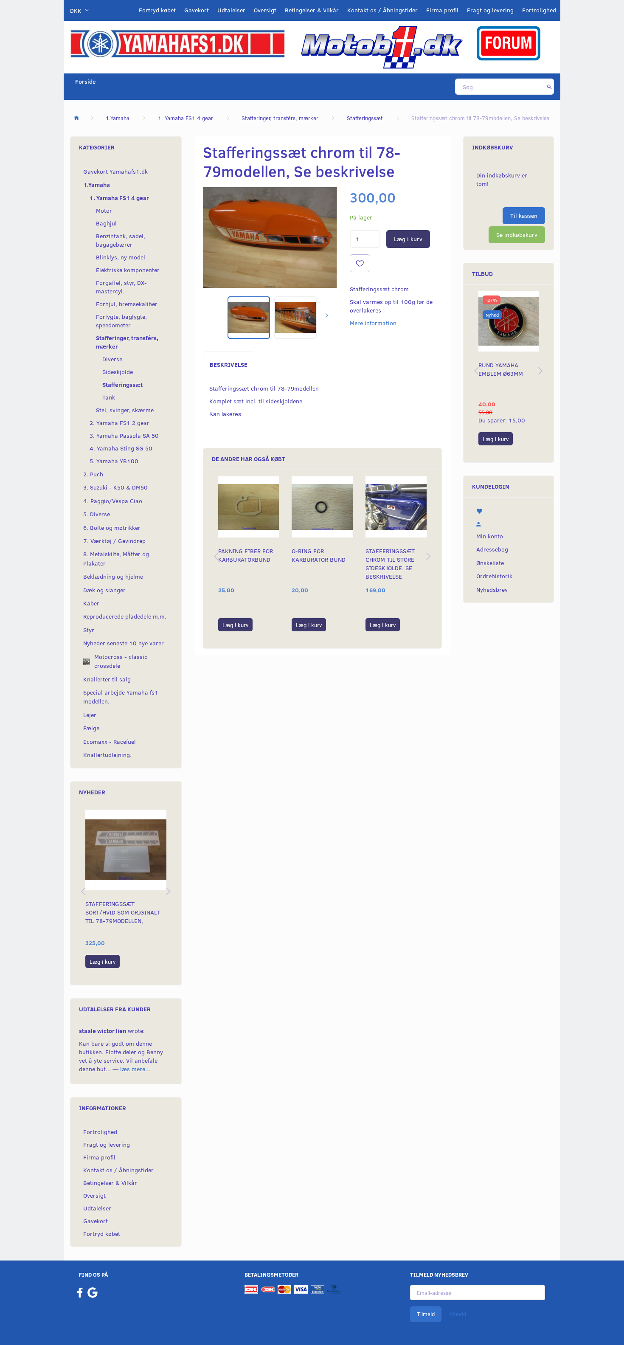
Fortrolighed (539, 10)
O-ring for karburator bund (319, 555)
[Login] (508, 523)
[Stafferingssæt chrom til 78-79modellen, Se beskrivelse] (270, 237)
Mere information (373, 323)
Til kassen (523, 215)
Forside (85, 81)
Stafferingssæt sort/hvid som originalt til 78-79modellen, (122, 912)
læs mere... (135, 1069)
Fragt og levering (490, 10)
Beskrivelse (228, 364)
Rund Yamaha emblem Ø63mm (500, 369)
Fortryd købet (157, 10)
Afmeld (457, 1314)
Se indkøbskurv (516, 235)
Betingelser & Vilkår (312, 10)
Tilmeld (426, 1314)
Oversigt (265, 10)
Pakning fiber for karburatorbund (245, 555)
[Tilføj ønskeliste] (360, 263)
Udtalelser (231, 10)
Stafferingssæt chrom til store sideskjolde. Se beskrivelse (390, 563)
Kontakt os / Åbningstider (382, 10)
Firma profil (442, 10)
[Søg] (549, 86)
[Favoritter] (508, 510)
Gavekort (196, 10)
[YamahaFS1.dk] (177, 43)
